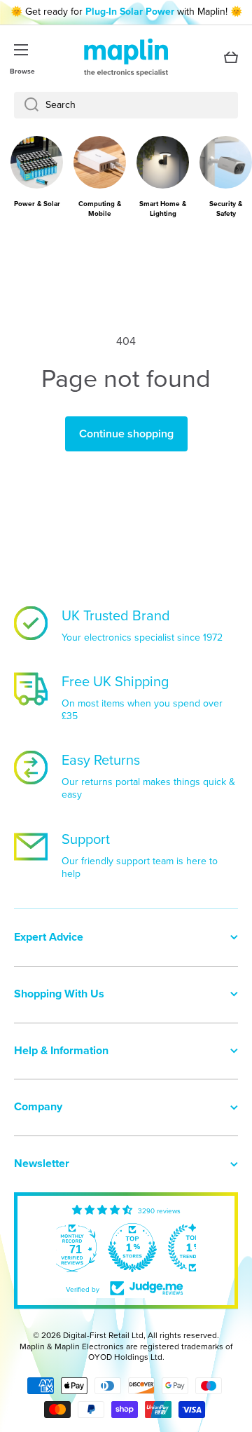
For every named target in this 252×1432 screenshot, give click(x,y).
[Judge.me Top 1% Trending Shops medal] (192, 1247)
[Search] (26, 105)
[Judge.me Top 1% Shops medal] (132, 1247)
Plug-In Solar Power (129, 11)
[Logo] (126, 57)
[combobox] (126, 105)
